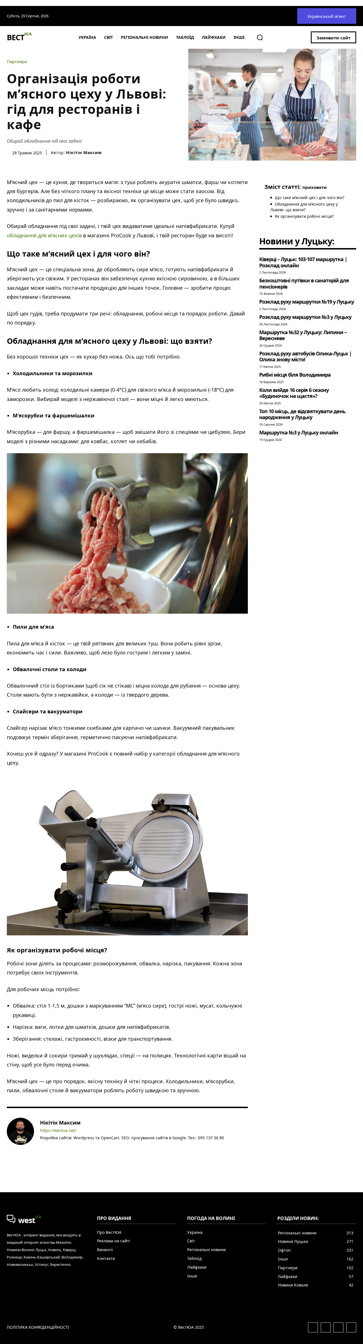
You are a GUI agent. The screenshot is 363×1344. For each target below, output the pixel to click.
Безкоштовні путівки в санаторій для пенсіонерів (304, 283)
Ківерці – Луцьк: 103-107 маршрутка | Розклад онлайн (303, 262)
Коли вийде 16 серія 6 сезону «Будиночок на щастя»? (294, 393)
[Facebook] (42, 1146)
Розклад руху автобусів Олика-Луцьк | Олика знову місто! (305, 356)
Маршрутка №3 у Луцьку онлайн (298, 432)
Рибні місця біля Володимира (295, 374)
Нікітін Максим (84, 152)
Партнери (17, 61)
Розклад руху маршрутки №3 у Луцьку (305, 316)
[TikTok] (67, 1146)
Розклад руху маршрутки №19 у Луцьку (306, 301)
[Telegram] (58, 1146)
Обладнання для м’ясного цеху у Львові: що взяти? (304, 206)
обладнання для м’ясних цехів (44, 235)
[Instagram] (50, 1146)
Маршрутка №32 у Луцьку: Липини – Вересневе (303, 335)
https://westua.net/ (58, 1130)
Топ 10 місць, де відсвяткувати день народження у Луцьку (302, 414)
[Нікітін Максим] (20, 1134)
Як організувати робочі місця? (304, 216)
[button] (260, 37)
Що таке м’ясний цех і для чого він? (309, 197)
